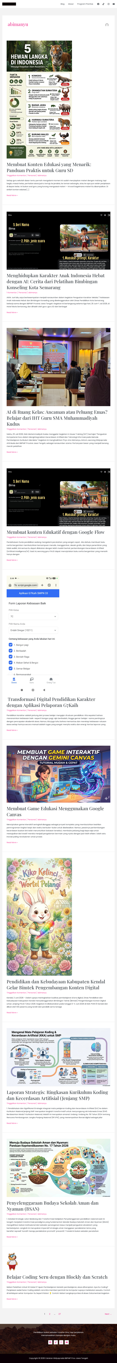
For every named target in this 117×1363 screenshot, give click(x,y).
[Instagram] (109, 4)
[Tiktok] (103, 4)
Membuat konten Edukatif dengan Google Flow (56, 532)
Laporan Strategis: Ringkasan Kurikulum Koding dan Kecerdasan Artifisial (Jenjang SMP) (57, 1095)
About (71, 4)
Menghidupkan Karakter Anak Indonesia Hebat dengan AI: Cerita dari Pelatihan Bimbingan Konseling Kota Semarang (56, 281)
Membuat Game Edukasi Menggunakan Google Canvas (55, 811)
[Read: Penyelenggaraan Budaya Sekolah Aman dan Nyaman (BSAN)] (58, 1167)
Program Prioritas (85, 4)
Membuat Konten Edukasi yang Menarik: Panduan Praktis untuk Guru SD (49, 167)
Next (108, 1314)
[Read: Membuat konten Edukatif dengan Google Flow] (58, 496)
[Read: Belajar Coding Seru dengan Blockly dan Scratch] (13, 1261)
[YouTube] (114, 4)
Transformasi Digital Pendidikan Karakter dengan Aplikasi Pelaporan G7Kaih (51, 702)
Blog (62, 4)
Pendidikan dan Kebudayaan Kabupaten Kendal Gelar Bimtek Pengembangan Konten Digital (56, 984)
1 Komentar (12, 292)
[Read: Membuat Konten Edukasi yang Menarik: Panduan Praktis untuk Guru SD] (39, 99)
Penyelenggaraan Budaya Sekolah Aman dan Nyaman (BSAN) (52, 1206)
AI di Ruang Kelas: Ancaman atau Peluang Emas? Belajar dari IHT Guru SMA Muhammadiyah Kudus (57, 418)
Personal (32, 175)
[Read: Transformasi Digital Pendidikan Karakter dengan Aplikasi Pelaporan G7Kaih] (33, 634)
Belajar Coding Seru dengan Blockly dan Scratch (57, 1277)
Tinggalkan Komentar (16, 175)
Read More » (12, 195)
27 (59, 1314)
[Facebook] (98, 4)
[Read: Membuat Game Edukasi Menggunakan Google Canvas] (58, 774)
